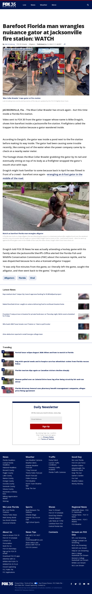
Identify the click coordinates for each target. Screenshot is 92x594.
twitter (75, 584)
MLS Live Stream (78, 565)
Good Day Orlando (55, 515)
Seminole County (9, 486)
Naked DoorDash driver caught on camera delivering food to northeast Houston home (33, 304)
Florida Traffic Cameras (57, 472)
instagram (80, 584)
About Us (7, 532)
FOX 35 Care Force (78, 463)
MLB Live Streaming (79, 545)
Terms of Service (47, 439)
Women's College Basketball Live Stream (80, 559)
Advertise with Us (9, 559)
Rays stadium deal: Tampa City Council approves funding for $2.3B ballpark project (32, 294)
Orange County (8, 481)
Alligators (32, 44)
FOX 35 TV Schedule (56, 513)
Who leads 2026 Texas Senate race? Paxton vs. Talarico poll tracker (26, 324)
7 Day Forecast (31, 470)
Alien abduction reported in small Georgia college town (23, 334)
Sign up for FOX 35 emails (9, 552)
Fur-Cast (75, 478)
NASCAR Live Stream (79, 548)
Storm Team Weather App (34, 485)
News (5, 457)
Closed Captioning (9, 567)
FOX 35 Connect (31, 547)
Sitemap (6, 501)
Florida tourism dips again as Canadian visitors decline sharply (42, 370)
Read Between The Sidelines (33, 511)
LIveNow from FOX (56, 523)
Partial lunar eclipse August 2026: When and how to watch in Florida (44, 352)
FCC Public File (8, 569)
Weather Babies (77, 465)
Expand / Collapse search (88, 5)
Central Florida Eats (56, 526)
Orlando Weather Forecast (32, 466)
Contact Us (7, 541)
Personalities (7, 543)
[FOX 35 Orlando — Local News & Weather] (10, 5)
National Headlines (9, 467)
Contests (53, 532)
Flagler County (8, 473)
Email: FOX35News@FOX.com (34, 539)
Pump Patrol (53, 460)
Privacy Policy (48, 437)
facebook (71, 584)
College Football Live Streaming (79, 542)
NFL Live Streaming (79, 538)
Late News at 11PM (56, 521)
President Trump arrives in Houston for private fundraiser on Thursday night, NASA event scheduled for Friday (39, 315)
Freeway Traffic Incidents (54, 468)
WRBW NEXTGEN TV (10, 561)
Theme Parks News (10, 515)
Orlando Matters (55, 518)
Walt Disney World (9, 517)
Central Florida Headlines (8, 464)
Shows (52, 507)
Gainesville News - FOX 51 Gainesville (80, 511)
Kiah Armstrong (10, 44)
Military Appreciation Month (10, 497)
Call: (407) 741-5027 (33, 535)
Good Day (77, 457)
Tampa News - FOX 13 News (80, 516)
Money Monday (77, 484)
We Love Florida (77, 460)
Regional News (79, 507)
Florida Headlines (9, 460)
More (54, 5)
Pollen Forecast (31, 478)
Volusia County (8, 489)
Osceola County (8, 484)
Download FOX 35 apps (11, 556)
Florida (22, 278)
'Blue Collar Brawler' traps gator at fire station (22, 98)
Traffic (52, 457)
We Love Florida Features (8, 511)
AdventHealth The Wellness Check (78, 469)
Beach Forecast (31, 476)
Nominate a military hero (10, 493)
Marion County (8, 478)
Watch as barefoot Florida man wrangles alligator (23, 233)
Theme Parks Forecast (34, 473)
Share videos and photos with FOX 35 (33, 544)
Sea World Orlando (9, 520)
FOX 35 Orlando (22, 44)
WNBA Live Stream (79, 563)
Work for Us (7, 546)
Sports (29, 507)
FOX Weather (30, 481)
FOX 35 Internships (9, 549)
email (88, 584)
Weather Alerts (31, 463)
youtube (84, 584)
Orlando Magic (31, 515)
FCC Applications (9, 572)
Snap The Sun (31, 488)
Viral (32, 278)
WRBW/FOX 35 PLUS (10, 564)
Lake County (7, 476)
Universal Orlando (9, 523)
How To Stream (54, 510)
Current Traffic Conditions (54, 464)
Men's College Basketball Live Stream (80, 554)
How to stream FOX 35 (11, 535)
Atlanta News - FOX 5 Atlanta (79, 520)
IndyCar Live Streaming (80, 551)
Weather (30, 457)
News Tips (31, 532)
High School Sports (32, 522)
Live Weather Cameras (34, 460)
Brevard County (8, 470)
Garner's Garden (77, 476)
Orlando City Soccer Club (33, 518)
